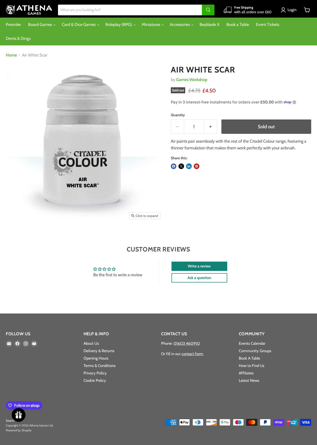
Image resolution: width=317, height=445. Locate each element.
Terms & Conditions (100, 365)
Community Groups (255, 350)
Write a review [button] (199, 266)
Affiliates (246, 373)
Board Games (40, 24)
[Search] (208, 10)
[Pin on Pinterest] (196, 166)
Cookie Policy (95, 380)
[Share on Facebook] (173, 166)
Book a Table (237, 24)
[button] (289, 10)
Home (11, 55)
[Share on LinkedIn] (189, 166)
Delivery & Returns (99, 350)
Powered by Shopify (19, 430)
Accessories (180, 24)
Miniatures (151, 24)
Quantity (178, 115)
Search (10, 420)
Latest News (249, 380)
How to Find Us (251, 365)
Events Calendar (252, 343)
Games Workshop (191, 79)
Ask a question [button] (199, 278)
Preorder (13, 24)
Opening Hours (96, 358)
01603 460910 (187, 343)
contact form (192, 353)
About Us (91, 343)
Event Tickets (267, 24)
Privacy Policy (95, 373)
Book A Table (249, 358)
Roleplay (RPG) (119, 24)
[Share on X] (181, 166)
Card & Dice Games (79, 24)
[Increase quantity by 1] (210, 126)
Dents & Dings (18, 38)
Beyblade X (210, 24)
